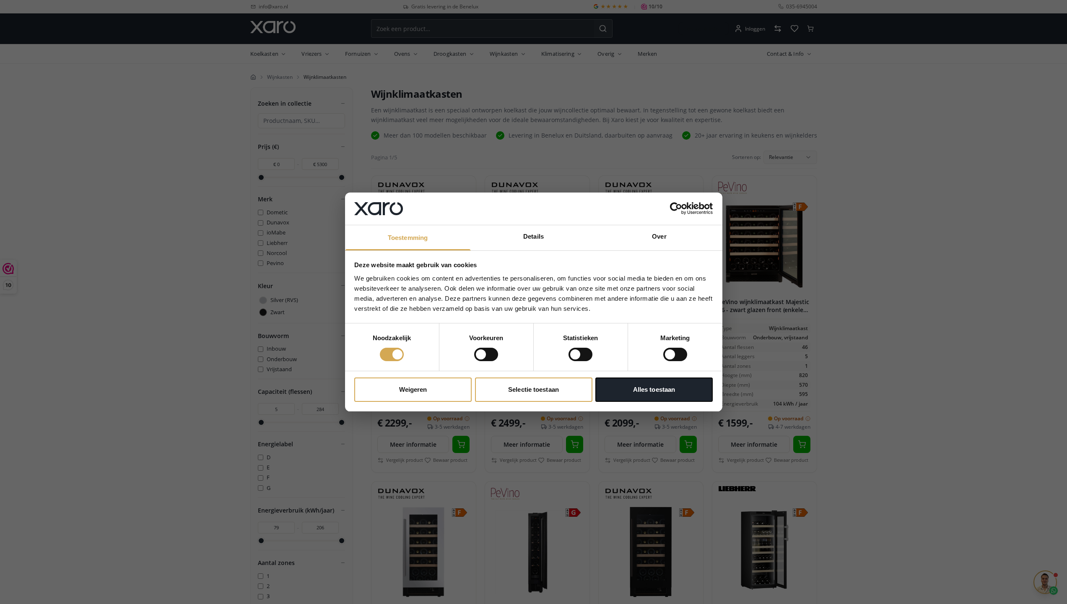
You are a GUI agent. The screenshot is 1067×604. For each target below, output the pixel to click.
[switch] (486, 354)
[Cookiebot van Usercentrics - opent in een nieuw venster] (676, 208)
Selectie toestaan (533, 389)
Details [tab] (533, 236)
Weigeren (413, 389)
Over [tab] (659, 236)
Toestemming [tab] (408, 237)
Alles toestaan (654, 389)
